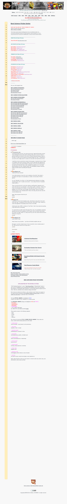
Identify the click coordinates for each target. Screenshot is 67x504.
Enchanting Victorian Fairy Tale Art (32, 247)
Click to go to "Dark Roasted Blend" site (18, 143)
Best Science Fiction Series (20, 23)
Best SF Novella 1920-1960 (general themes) (19, 103)
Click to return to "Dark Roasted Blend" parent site (33, 485)
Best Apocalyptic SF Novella (16, 109)
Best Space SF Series (15, 99)
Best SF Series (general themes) (17, 98)
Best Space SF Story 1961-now (17, 116)
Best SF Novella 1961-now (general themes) (19, 104)
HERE (27, 308)
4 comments (19, 146)
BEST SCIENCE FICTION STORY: (17, 111)
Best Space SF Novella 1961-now (17, 106)
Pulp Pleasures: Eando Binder (31, 265)
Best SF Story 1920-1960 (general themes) (19, 112)
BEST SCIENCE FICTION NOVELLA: (18, 102)
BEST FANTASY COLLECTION (17, 123)
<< (15, 80)
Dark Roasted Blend (29, 286)
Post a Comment (14, 229)
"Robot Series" (18, 56)
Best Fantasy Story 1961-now (16, 133)
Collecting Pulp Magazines (30, 238)
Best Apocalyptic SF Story (16, 118)
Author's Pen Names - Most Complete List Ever (20, 273)
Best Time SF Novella (15, 108)
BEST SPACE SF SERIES (16, 29)
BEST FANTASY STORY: (16, 130)
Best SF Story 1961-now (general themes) (19, 114)
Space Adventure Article (15, 276)
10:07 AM (13, 215)
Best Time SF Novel (15, 91)
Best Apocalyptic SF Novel (16, 92)
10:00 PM (13, 226)
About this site (44, 10)
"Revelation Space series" (22, 40)
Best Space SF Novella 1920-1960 (17, 105)
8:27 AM (13, 197)
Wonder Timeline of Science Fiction (33, 293)
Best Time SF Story (15, 117)
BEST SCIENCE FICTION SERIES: (18, 97)
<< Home (13, 231)
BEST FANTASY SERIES (16, 125)
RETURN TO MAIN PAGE (18, 137)
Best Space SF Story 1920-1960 (17, 115)
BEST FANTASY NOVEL (16, 121)
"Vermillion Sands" (19, 58)
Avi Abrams (15, 171)
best (15, 140)
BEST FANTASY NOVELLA (16, 128)
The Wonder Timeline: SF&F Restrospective (19, 275)
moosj (14, 199)
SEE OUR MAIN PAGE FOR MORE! (33, 280)
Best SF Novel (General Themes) (17, 89)
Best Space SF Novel (15, 90)
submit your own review (15, 294)
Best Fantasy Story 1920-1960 (17, 131)
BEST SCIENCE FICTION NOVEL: (17, 87)
